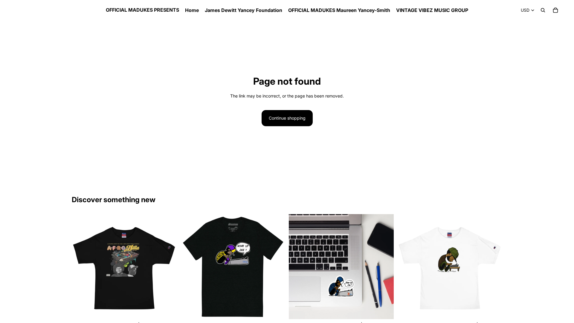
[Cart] (555, 10)
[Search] (542, 10)
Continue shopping (287, 118)
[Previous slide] (406, 266)
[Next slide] (493, 266)
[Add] (384, 310)
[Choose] (167, 310)
